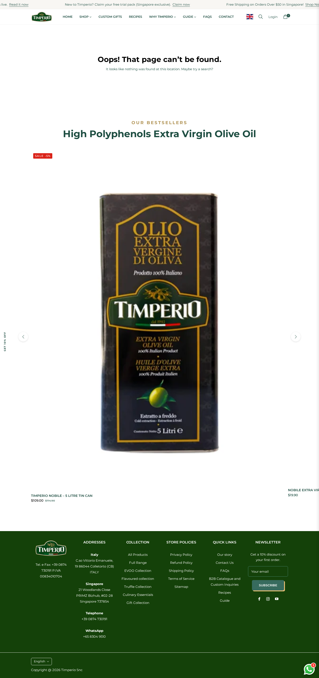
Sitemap (181, 587)
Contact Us (224, 563)
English (39, 661)
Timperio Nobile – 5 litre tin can (61, 496)
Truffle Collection (137, 587)
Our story (224, 555)
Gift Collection (138, 603)
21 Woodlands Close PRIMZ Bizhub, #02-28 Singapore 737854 (94, 595)
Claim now (165, 4)
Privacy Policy (181, 555)
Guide (225, 600)
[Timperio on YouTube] (276, 599)
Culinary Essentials (138, 595)
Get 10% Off (4, 341)
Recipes (224, 592)
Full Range (138, 563)
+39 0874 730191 (94, 619)
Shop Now (297, 4)
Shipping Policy (181, 571)
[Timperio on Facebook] (259, 599)
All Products (138, 555)
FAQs (224, 571)
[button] (260, 17)
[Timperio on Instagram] (268, 599)
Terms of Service (181, 579)
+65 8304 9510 (94, 636)
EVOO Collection (137, 571)
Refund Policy (181, 563)
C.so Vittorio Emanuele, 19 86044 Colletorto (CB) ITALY (94, 566)
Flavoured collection (138, 579)
